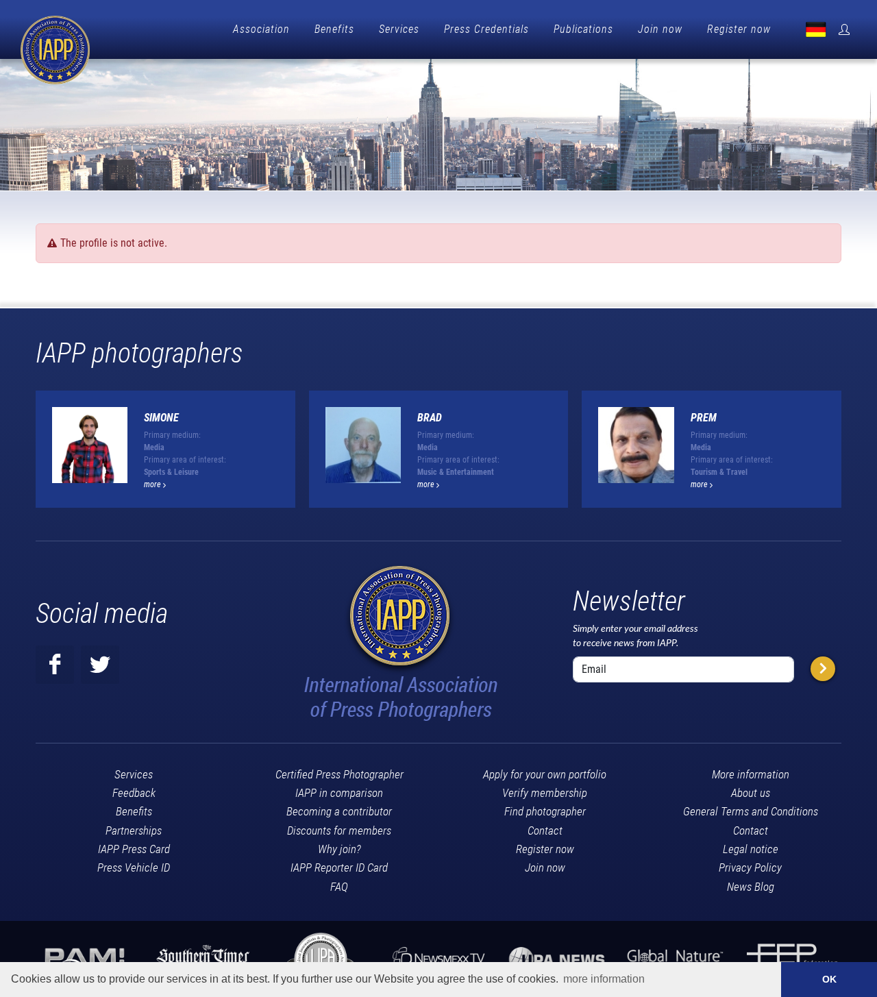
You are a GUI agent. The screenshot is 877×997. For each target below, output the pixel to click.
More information (750, 774)
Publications (583, 29)
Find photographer (545, 811)
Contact (545, 830)
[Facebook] (55, 664)
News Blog (750, 887)
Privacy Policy (750, 867)
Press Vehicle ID (133, 867)
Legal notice (750, 849)
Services (399, 29)
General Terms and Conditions (750, 811)
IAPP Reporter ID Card (339, 867)
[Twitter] (100, 664)
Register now (739, 29)
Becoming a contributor (339, 811)
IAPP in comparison (339, 793)
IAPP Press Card (134, 849)
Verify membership (544, 793)
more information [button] (604, 979)
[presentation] (853, 454)
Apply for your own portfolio (544, 774)
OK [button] (829, 979)
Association (261, 29)
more (153, 484)
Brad (429, 417)
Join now (660, 29)
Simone (161, 417)
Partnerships (134, 830)
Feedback (134, 793)
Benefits (334, 29)
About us (750, 793)
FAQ (339, 887)
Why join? (339, 849)
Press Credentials (486, 29)
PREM (704, 417)
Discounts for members (339, 830)
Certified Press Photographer (339, 774)
